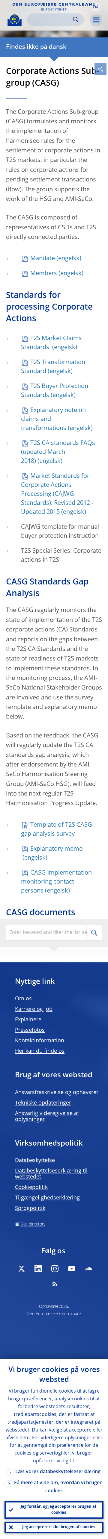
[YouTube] (71, 1268)
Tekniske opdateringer (43, 1103)
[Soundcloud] (88, 1268)
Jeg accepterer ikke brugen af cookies (58, 1527)
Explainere (28, 1020)
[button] (95, 6)
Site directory (32, 1224)
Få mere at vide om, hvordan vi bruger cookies (58, 1487)
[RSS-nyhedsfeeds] (55, 1284)
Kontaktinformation (39, 1040)
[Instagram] (55, 1268)
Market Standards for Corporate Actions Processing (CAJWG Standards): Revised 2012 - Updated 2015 (57, 494)
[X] (21, 1268)
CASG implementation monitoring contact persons (56, 882)
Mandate (42, 259)
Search (76, 19)
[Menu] (96, 20)
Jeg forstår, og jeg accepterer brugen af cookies (58, 1510)
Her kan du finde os (39, 1051)
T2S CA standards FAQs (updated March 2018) (58, 452)
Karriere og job (33, 1009)
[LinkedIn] (38, 1268)
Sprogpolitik (30, 1208)
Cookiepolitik (31, 1187)
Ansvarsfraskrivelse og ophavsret (56, 1092)
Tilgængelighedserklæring (47, 1198)
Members (43, 274)
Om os (23, 999)
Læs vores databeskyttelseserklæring (57, 1472)
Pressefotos (30, 1030)
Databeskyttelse (35, 1160)
